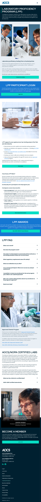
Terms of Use (5, 490)
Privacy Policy (5, 492)
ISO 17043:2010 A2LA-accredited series (17, 151)
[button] (37, 245)
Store (3, 473)
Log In (3, 468)
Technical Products (6, 480)
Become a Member (6, 483)
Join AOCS (4, 471)
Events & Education (6, 476)
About (3, 487)
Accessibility (5, 495)
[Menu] (30, 2)
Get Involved (5, 485)
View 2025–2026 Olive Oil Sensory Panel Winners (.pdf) (15, 345)
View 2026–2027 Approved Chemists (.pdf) (12, 342)
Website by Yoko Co (6, 500)
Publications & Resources (7, 478)
